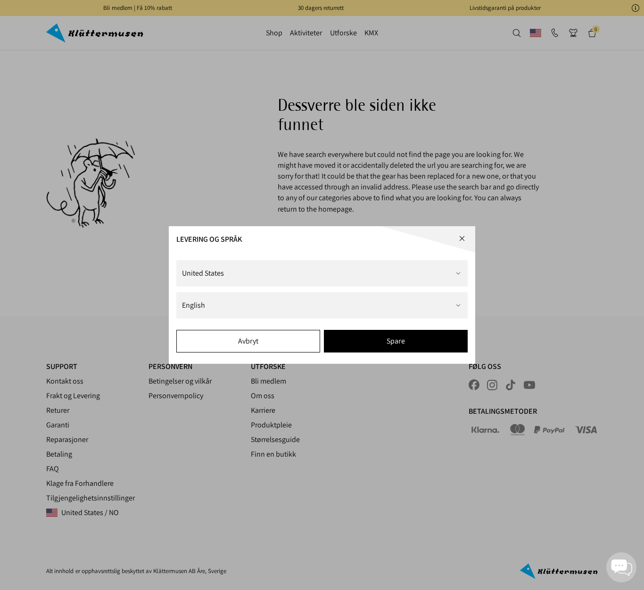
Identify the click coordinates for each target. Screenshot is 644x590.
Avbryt (248, 341)
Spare (396, 341)
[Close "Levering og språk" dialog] (462, 238)
